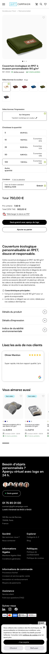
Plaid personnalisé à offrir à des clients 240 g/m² (12, 425)
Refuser (34, 648)
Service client (8, 594)
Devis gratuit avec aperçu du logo (24, 222)
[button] (22, 61)
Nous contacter (8, 540)
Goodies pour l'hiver (9, 11)
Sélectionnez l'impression (13, 109)
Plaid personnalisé (24, 11)
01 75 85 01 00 (11, 503)
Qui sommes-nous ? (10, 537)
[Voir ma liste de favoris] (45, 4)
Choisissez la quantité (11, 127)
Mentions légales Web (11, 555)
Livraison (13, 179)
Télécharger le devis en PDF (18, 214)
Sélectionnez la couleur (15, 80)
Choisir (13, 648)
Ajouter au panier (24, 229)
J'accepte (24, 642)
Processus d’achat (10, 572)
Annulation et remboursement (15, 579)
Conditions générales (11, 559)
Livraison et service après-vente (16, 576)
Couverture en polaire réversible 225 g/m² (32, 425)
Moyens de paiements (11, 583)
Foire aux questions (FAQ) (13, 597)
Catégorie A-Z (33, 537)
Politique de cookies (35, 558)
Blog (29, 540)
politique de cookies (30, 635)
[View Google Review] (39, 377)
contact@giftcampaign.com (15, 506)
